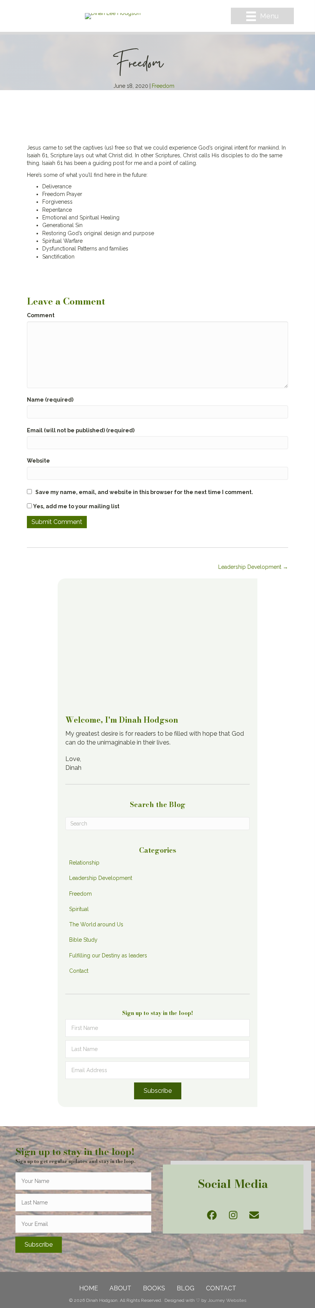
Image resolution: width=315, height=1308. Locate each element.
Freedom (163, 86)
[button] (157, 1090)
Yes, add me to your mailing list (75, 506)
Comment (41, 315)
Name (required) (50, 400)
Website (38, 461)
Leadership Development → (253, 567)
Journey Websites (227, 1300)
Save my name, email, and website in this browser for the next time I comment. (144, 492)
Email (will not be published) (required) (80, 430)
